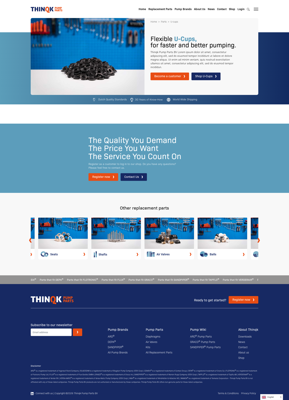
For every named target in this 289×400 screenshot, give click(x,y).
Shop (232, 9)
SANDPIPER (115, 347)
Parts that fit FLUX (104, 279)
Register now (101, 177)
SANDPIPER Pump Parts (205, 347)
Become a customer (167, 76)
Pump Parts (154, 329)
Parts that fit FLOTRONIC (73, 279)
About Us (199, 9)
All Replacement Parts (159, 352)
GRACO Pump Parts (202, 342)
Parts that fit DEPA (42, 279)
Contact (222, 9)
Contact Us (131, 177)
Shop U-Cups (204, 76)
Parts (164, 21)
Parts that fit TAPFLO (197, 279)
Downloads (245, 336)
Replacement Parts (160, 9)
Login (241, 9)
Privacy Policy (248, 393)
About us (243, 352)
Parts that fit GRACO (132, 279)
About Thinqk (248, 329)
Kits (148, 347)
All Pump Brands (118, 352)
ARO (111, 336)
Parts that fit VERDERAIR (229, 279)
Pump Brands (183, 9)
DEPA (112, 342)
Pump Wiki (198, 329)
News (211, 9)
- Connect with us (43, 393)
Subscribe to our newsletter (51, 325)
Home (142, 9)
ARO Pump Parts (201, 336)
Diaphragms (153, 336)
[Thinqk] (46, 8)
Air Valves (151, 342)
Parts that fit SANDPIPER (164, 279)
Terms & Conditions (228, 393)
